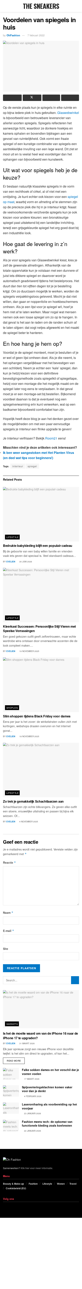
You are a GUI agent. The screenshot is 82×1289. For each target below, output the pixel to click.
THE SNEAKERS (41, 6)
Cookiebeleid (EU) (16, 1188)
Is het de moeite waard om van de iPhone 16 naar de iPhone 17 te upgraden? (40, 1035)
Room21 (51, 438)
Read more (16, 1060)
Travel (72, 1183)
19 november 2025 (29, 651)
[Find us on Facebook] (4, 1206)
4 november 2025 (28, 821)
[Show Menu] (4, 6)
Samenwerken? (11, 1168)
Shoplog (12, 707)
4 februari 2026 (32, 1096)
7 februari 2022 (36, 35)
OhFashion (13, 35)
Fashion (33, 1183)
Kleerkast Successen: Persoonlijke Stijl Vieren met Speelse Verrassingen (39, 628)
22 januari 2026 (32, 1130)
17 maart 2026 (31, 1079)
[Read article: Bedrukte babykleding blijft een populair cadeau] (41, 514)
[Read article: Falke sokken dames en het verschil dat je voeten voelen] (11, 1073)
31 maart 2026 (27, 1043)
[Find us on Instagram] (9, 1206)
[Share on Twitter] (32, 98)
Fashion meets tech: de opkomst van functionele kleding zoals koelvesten (47, 1124)
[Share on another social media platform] (70, 98)
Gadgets (12, 1023)
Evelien (10, 561)
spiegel (32, 466)
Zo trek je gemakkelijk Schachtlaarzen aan (33, 801)
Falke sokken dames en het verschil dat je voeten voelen (50, 1072)
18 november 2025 (29, 736)
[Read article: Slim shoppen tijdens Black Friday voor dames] (41, 684)
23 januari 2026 (32, 1113)
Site (5, 949)
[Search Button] (77, 6)
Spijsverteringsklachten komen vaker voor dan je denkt (47, 1089)
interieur (17, 466)
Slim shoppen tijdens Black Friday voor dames (36, 716)
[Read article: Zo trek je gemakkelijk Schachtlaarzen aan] (41, 770)
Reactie (9, 862)
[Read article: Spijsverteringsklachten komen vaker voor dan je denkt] (11, 1091)
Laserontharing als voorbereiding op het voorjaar (49, 1106)
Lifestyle (12, 537)
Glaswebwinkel (68, 112)
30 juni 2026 (25, 561)
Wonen (61, 1183)
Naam (8, 913)
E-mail (8, 931)
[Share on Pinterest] (51, 98)
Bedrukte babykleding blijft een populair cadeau (37, 545)
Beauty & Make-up (13, 1183)
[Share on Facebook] (12, 98)
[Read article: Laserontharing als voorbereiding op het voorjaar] (11, 1108)
